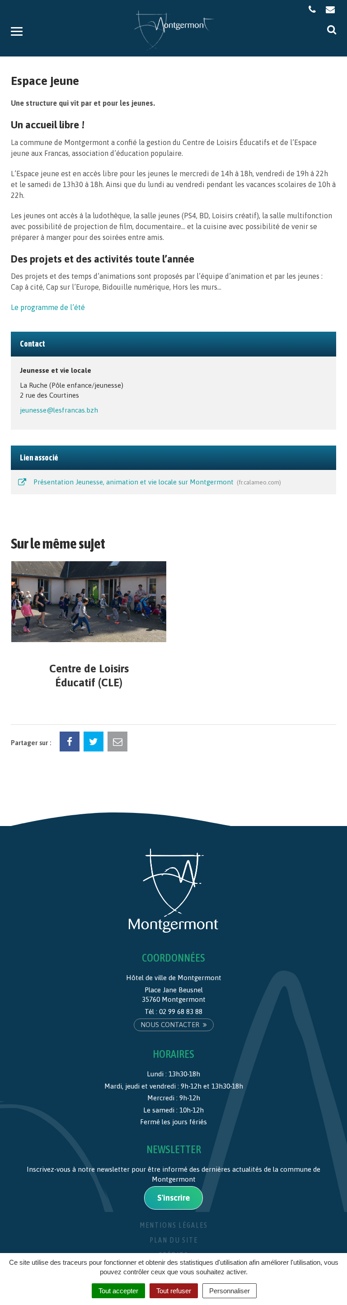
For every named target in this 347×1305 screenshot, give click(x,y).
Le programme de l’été (48, 307)
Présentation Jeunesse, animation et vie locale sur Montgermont (155, 482)
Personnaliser (229, 1291)
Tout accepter (118, 1291)
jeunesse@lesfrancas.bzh (59, 410)
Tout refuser (173, 1291)
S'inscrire (173, 1197)
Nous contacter (171, 1024)
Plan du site (174, 1240)
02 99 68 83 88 (180, 1011)
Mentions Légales (174, 1225)
